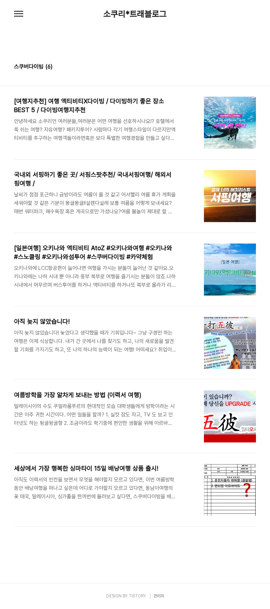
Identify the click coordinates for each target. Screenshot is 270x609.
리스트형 (252, 67)
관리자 (159, 596)
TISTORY (137, 596)
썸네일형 (242, 67)
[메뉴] (19, 14)
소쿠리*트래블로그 (135, 14)
